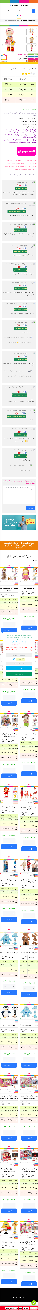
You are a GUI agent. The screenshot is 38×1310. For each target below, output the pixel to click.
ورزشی (7, 1308)
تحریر (20, 1308)
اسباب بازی (26, 1308)
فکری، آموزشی (14, 1308)
